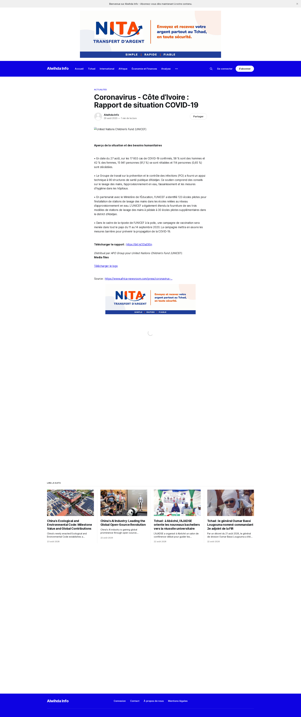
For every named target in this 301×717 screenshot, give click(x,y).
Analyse (166, 68)
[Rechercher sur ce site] (211, 68)
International (107, 68)
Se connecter (224, 68)
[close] (297, 3)
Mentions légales (177, 700)
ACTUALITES (100, 89)
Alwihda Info (58, 68)
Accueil (79, 68)
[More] (176, 68)
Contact (134, 700)
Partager (198, 116)
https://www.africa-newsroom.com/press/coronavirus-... (138, 278)
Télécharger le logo (106, 266)
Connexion (120, 700)
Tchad (91, 68)
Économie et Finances (144, 68)
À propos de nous (154, 700)
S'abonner (245, 68)
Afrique (123, 68)
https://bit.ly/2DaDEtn (139, 244)
